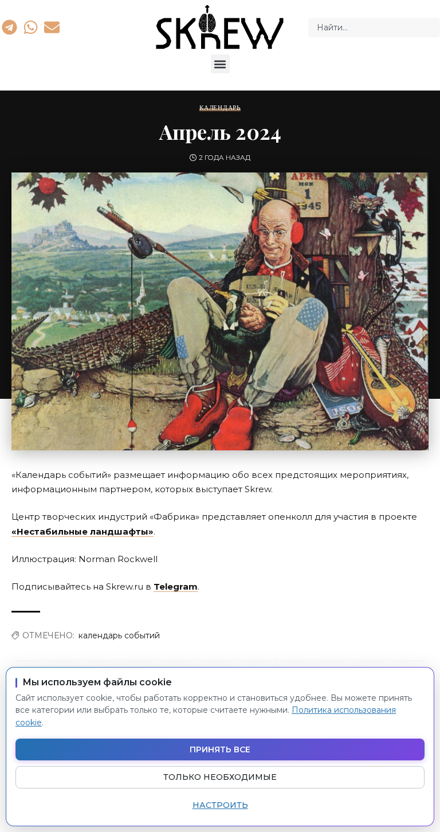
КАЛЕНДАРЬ (220, 108)
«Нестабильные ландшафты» (82, 531)
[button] (220, 63)
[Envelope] (52, 27)
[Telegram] (9, 27)
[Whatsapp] (30, 27)
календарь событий (119, 635)
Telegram (176, 586)
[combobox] (374, 27)
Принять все (220, 749)
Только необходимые (220, 777)
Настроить (220, 805)
